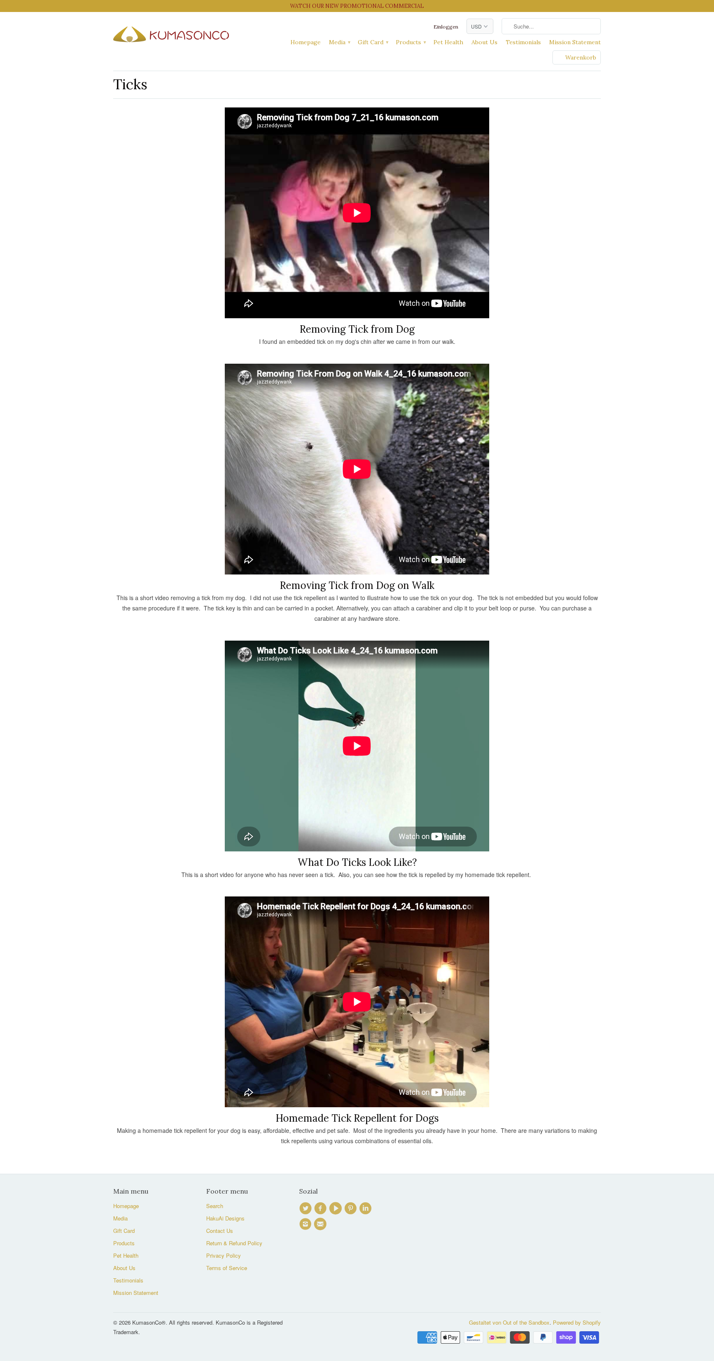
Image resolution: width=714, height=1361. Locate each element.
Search (214, 1206)
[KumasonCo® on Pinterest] (351, 1208)
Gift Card (373, 42)
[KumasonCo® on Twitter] (306, 1208)
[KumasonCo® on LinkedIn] (366, 1208)
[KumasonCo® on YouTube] (336, 1208)
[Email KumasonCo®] (321, 1224)
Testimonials (523, 42)
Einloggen (445, 27)
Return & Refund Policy (234, 1243)
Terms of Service (226, 1268)
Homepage (305, 42)
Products (410, 42)
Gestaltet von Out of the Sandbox (509, 1322)
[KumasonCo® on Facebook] (321, 1208)
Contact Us (219, 1231)
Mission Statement (575, 42)
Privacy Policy (223, 1255)
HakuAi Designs (225, 1218)
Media (339, 42)
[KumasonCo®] (171, 32)
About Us (484, 42)
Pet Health (448, 42)
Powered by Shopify (577, 1322)
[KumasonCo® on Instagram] (306, 1224)
